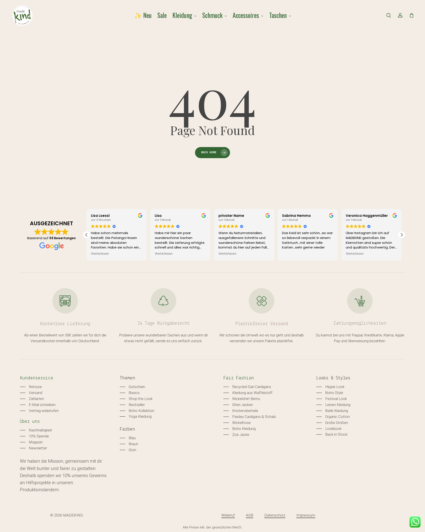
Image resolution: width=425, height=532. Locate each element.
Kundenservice (36, 378)
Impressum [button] (305, 515)
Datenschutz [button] (274, 515)
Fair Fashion (238, 378)
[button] (401, 234)
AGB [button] (249, 515)
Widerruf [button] (228, 515)
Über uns (30, 421)
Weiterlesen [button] (100, 254)
